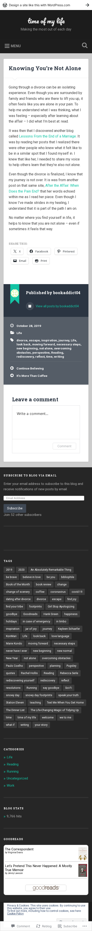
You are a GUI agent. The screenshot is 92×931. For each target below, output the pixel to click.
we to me (65, 717)
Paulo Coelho (14, 665)
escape (34, 340)
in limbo (61, 621)
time (49, 356)
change (62, 584)
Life (19, 333)
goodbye (11, 614)
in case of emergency (36, 621)
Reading (57, 352)
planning (55, 665)
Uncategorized (17, 778)
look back (24, 344)
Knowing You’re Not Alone (45, 68)
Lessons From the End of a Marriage (47, 136)
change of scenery (18, 591)
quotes (10, 673)
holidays (11, 621)
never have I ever (16, 650)
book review (43, 584)
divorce (22, 340)
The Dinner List (15, 710)
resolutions (13, 687)
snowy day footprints (38, 695)
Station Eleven (15, 702)
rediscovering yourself (20, 680)
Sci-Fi (68, 687)
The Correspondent (19, 849)
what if (10, 724)
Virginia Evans (15, 852)
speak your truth (68, 695)
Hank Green (51, 614)
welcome (48, 717)
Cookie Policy (15, 913)
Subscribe (15, 508)
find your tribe (14, 606)
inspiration (49, 340)
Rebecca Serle (69, 673)
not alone (45, 348)
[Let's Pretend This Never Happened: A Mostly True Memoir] (82, 876)
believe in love (32, 577)
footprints (35, 606)
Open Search (83, 45)
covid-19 (77, 591)
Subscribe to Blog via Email (30, 475)
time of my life (46, 20)
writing (59, 356)
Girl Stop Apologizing (61, 606)
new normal (64, 650)
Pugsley (71, 665)
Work (10, 785)
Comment (64, 446)
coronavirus (58, 591)
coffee (40, 591)
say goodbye (51, 687)
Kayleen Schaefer (69, 628)
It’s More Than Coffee (32, 375)
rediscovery (25, 356)
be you (51, 577)
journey (64, 340)
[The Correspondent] (82, 859)
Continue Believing (30, 368)
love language (60, 636)
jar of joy (31, 628)
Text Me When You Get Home (65, 702)
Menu (16, 46)
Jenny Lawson (15, 873)
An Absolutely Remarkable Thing (51, 569)
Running (32, 687)
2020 (21, 569)
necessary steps (68, 344)
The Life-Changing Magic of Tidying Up (55, 710)
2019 (9, 569)
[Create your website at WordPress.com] (46, 5)
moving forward (43, 344)
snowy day (12, 695)
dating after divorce (18, 599)
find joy (71, 599)
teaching (35, 702)
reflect (40, 356)
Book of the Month (18, 584)
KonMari (11, 636)
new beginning (27, 348)
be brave (11, 577)
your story (41, 724)
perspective (41, 352)
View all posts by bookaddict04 (57, 306)
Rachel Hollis (29, 673)
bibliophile (67, 577)
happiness (70, 614)
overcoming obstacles (56, 658)
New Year (12, 658)
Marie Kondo (14, 643)
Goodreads (30, 614)
